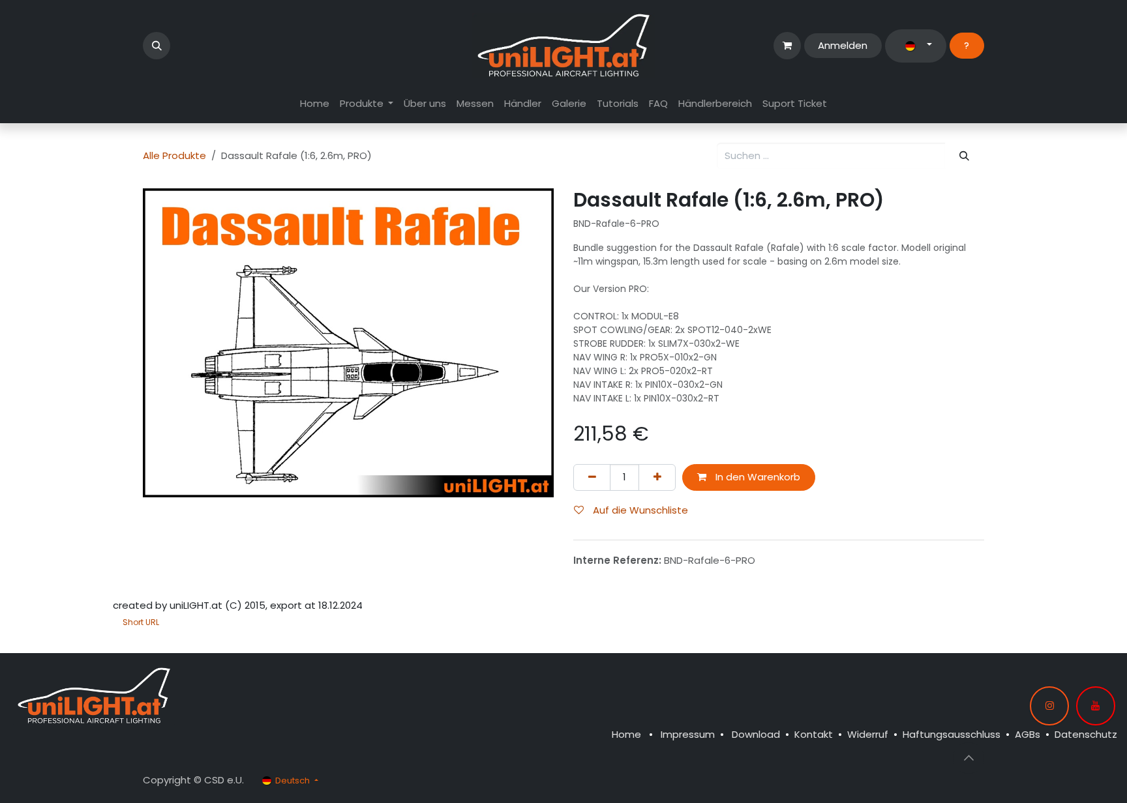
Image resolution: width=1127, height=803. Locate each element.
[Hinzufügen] (657, 477)
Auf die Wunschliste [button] (639, 510)
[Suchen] (964, 156)
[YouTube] (1095, 705)
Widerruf (867, 734)
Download (756, 734)
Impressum (688, 734)
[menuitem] (315, 104)
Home (626, 734)
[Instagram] (1049, 705)
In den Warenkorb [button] (756, 477)
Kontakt (813, 734)
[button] (156, 45)
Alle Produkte (174, 155)
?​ (966, 45)
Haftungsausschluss (951, 734)
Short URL (141, 622)
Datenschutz (1086, 734)
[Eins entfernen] (591, 477)
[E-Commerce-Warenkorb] (787, 45)
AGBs (1027, 734)
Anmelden (842, 45)
